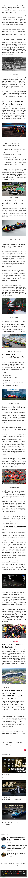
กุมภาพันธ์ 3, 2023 (6, 821)
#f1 (3, 742)
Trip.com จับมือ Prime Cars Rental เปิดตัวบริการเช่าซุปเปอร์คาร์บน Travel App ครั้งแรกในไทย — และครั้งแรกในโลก (17, 847)
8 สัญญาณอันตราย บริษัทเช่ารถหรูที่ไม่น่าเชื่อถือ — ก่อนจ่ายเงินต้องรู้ (16, 854)
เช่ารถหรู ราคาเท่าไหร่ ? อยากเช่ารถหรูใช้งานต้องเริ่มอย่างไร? (12, 800)
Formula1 (16, 641)
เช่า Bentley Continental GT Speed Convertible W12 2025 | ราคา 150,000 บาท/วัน (16, 839)
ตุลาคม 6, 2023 (5, 774)
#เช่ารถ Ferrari (6, 744)
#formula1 (9, 742)
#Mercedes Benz (19, 742)
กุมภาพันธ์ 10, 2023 (6, 797)
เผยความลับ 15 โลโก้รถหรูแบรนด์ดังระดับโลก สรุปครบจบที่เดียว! (14, 776)
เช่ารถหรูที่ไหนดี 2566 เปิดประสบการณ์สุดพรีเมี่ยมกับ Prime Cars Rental (13, 823)
